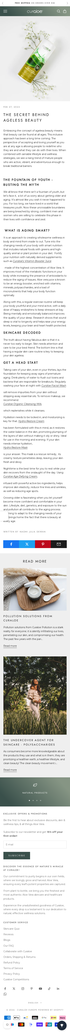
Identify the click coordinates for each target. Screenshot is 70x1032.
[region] (35, 789)
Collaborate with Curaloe (17, 951)
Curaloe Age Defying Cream (20, 476)
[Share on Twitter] (27, 544)
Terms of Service (13, 968)
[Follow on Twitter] (14, 988)
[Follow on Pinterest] (31, 988)
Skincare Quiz (11, 928)
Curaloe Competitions (16, 979)
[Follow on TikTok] (49, 988)
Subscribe (16, 855)
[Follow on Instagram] (22, 988)
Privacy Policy (11, 973)
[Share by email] (59, 544)
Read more (10, 645)
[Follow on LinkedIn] (58, 988)
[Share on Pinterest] (43, 544)
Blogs (6, 940)
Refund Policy (11, 962)
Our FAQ (8, 945)
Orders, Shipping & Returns (19, 957)
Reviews (8, 934)
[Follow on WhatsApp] (5, 994)
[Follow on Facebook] (5, 988)
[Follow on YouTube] (40, 988)
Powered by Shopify (51, 1010)
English (33, 1002)
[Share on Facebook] (11, 544)
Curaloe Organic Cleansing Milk (22, 404)
